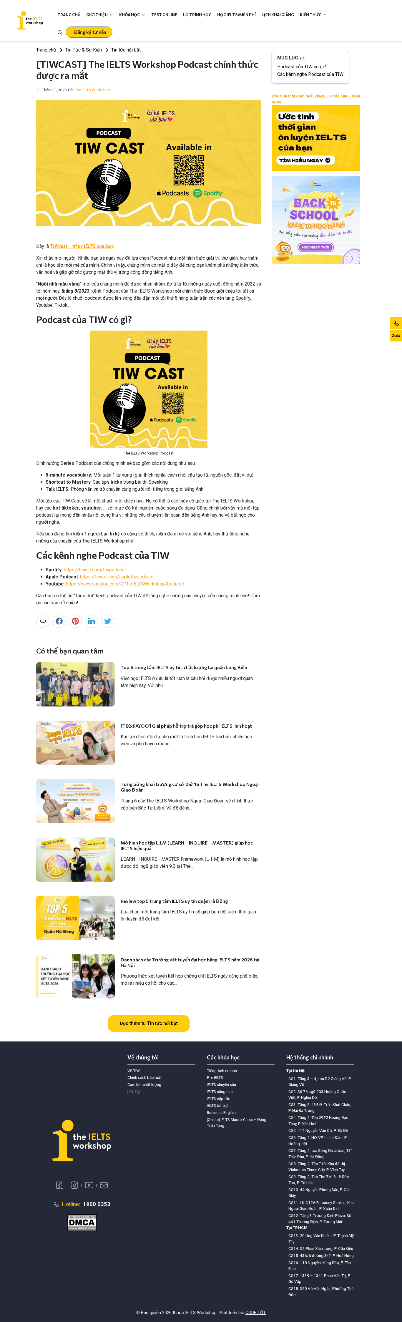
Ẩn (304, 58)
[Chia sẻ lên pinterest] (75, 621)
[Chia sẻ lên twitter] (107, 621)
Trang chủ (68, 14)
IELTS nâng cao (220, 1091)
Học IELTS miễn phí (236, 14)
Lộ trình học (197, 14)
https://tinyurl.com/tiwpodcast (95, 570)
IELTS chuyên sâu (221, 1084)
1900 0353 (96, 1204)
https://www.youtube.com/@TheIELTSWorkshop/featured (125, 584)
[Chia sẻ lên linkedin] (91, 621)
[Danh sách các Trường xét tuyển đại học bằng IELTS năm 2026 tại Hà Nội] (75, 976)
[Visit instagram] (74, 1185)
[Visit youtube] (89, 1185)
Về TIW (133, 1070)
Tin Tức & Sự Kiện (83, 50)
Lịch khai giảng (278, 14)
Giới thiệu (97, 14)
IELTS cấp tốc (218, 1098)
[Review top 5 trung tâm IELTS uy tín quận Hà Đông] (75, 918)
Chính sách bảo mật (144, 1077)
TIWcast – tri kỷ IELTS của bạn (81, 246)
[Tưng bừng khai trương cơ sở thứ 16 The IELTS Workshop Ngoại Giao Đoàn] (75, 801)
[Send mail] (104, 1185)
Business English (221, 1112)
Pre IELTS (215, 1077)
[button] (89, 32)
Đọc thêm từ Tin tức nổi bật (149, 1023)
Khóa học (129, 14)
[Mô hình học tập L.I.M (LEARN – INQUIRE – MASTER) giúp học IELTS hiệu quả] (75, 859)
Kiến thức (310, 14)
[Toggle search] (60, 32)
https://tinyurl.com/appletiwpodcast (117, 577)
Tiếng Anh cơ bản (222, 1070)
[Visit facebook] (59, 1185)
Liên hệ (133, 1091)
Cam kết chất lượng (144, 1084)
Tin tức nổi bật (126, 50)
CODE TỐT (255, 1312)
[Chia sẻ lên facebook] (59, 621)
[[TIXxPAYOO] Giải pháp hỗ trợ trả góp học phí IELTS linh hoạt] (75, 743)
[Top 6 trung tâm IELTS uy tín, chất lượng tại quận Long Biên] (75, 684)
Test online (164, 14)
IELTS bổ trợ (217, 1105)
